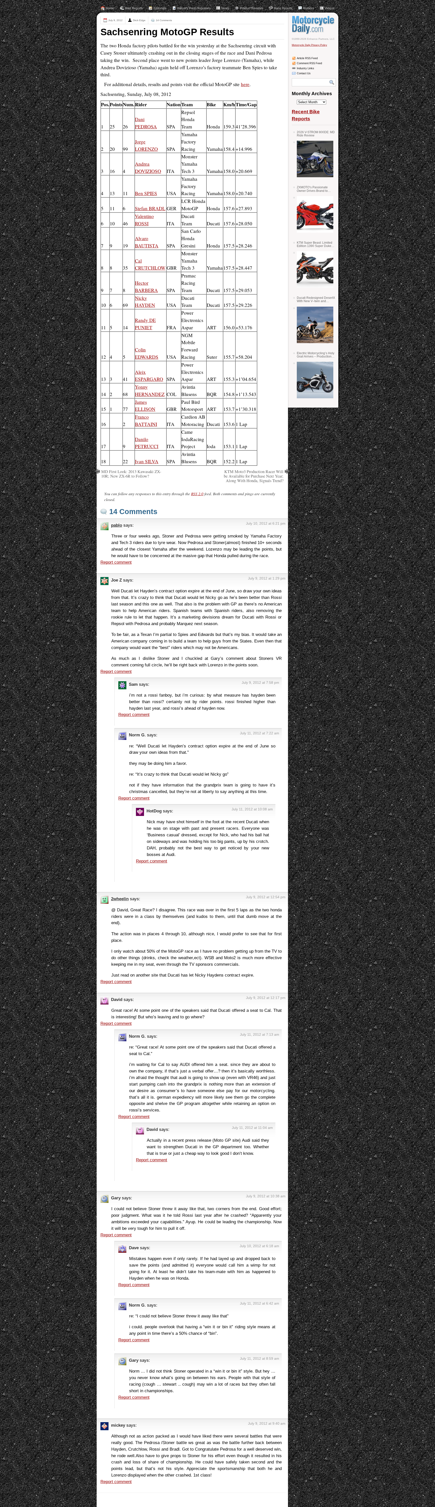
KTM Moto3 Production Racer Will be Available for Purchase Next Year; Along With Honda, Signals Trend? (253, 476)
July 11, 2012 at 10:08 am (252, 809)
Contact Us (304, 73)
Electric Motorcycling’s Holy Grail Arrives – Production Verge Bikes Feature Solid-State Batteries (315, 354)
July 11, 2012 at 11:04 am (252, 1128)
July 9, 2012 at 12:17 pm (265, 998)
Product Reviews (251, 8)
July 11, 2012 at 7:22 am (259, 733)
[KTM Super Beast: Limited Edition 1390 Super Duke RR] (313, 269)
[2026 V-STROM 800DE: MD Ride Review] (313, 159)
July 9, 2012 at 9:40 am (266, 1423)
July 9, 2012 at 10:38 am (265, 1196)
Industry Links (305, 68)
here (245, 84)
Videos (329, 8)
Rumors (308, 8)
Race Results (283, 8)
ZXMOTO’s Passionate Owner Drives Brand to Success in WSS (312, 189)
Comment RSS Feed (309, 63)
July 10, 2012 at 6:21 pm (265, 523)
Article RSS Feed (307, 58)
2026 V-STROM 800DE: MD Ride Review (316, 133)
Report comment (116, 562)
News (225, 8)
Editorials (160, 8)
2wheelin (120, 898)
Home (110, 8)
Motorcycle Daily (314, 25)
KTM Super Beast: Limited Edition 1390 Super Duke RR (314, 244)
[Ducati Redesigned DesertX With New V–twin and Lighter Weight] (313, 325)
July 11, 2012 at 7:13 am (259, 1034)
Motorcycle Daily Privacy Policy (309, 45)
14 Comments (164, 20)
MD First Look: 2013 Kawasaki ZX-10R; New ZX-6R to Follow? (131, 474)
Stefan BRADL (150, 208)
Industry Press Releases (193, 8)
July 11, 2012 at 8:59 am (259, 1358)
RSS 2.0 (197, 493)
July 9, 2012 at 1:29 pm (266, 578)
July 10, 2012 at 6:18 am (259, 1246)
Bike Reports (134, 8)
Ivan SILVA (146, 461)
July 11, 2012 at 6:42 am (259, 1303)
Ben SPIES (146, 193)
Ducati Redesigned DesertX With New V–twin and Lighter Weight (316, 299)
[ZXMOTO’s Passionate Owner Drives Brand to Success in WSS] (313, 214)
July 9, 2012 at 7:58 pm (260, 682)
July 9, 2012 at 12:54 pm (265, 897)
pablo (116, 525)
